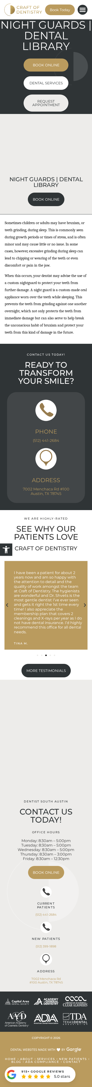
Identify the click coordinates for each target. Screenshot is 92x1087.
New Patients (46, 939)
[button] (6, 550)
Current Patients (46, 905)
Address (46, 480)
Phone (46, 431)
